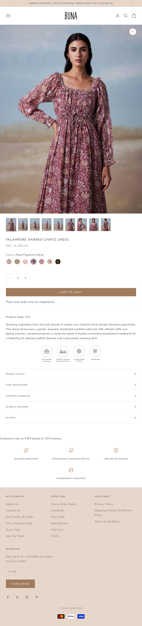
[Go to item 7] (82, 224)
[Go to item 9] (106, 224)
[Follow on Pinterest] (36, 597)
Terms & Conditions (107, 521)
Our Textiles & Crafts (19, 517)
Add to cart (71, 292)
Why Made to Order (19, 523)
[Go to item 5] (58, 224)
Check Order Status (64, 504)
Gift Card (57, 530)
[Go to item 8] (94, 224)
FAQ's (55, 536)
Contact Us (13, 510)
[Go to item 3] (35, 224)
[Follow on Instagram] (27, 597)
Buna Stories (59, 523)
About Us (12, 504)
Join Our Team (15, 536)
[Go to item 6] (70, 224)
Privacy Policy (104, 504)
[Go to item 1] (11, 224)
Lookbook (57, 510)
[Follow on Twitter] (17, 597)
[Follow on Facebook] (8, 597)
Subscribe (20, 584)
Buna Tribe (13, 530)
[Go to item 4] (46, 224)
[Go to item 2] (23, 224)
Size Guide (58, 517)
